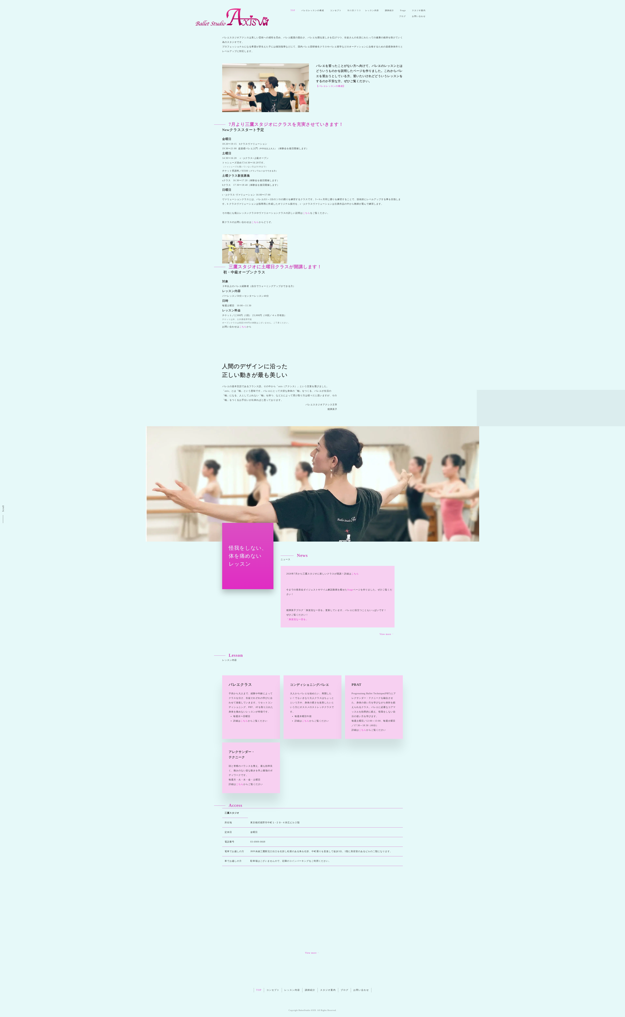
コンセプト (335, 10)
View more (385, 634)
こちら (306, 213)
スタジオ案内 (419, 10)
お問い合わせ (419, 16)
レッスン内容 (372, 10)
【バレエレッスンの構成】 (330, 86)
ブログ (402, 16)
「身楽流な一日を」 (297, 619)
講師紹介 (389, 10)
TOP (293, 10)
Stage (403, 10)
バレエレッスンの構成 (312, 10)
